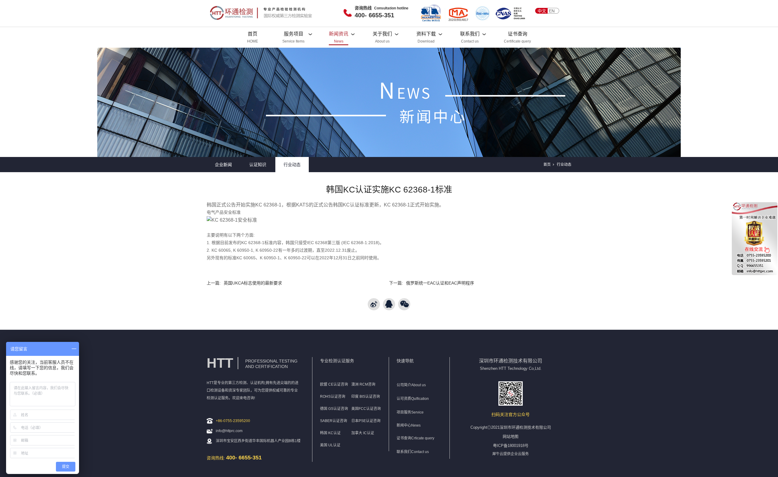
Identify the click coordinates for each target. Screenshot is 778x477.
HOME (252, 41)
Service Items (293, 41)
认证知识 (257, 164)
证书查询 (517, 33)
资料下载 (426, 33)
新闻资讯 (338, 33)
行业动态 (292, 164)
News (338, 41)
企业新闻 (223, 164)
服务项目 (293, 33)
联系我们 (470, 33)
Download (426, 41)
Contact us (470, 41)
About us (382, 41)
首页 (252, 33)
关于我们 (382, 33)
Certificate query (517, 41)
